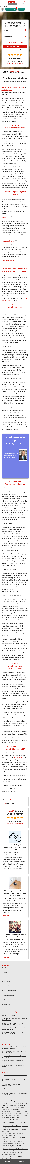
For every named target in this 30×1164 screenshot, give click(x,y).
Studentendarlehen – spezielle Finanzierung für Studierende (14, 1019)
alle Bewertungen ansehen (15, 63)
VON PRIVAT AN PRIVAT (8, 1117)
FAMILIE (12, 1105)
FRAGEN (17, 1105)
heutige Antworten (9, 995)
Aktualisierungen (8, 1000)
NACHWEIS (5, 1111)
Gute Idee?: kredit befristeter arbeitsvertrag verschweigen (14, 1094)
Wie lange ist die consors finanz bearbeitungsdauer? (11, 1084)
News (5, 967)
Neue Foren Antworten (10, 990)
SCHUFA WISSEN (16, 1113)
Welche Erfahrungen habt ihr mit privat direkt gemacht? (13, 1089)
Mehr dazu (6, 872)
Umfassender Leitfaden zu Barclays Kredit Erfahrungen (14, 1056)
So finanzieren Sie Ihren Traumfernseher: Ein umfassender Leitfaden (14, 1014)
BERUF (22, 1103)
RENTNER (4, 1113)
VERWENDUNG (23, 1115)
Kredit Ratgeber (7, 90)
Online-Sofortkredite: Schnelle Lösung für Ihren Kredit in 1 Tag (14, 1028)
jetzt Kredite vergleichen (15, 46)
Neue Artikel (7, 977)
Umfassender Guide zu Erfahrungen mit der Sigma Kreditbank (14, 1052)
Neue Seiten (7, 981)
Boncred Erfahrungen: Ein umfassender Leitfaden (13, 1066)
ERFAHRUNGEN (6, 1105)
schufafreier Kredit (19, 757)
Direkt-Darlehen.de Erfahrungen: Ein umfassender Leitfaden (12, 1061)
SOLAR (8, 1115)
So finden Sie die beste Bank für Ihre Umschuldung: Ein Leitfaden (12, 1033)
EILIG (25, 1103)
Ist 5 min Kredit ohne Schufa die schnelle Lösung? (13, 1080)
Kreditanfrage (10, 803)
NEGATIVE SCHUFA (13, 1111)
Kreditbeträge (7, 986)
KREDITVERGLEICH (11, 1107)
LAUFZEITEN (20, 1107)
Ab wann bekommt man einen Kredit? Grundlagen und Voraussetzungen (13, 1024)
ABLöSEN (4, 1103)
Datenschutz (22, 1161)
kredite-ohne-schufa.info (10, 87)
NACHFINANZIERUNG (18, 1109)
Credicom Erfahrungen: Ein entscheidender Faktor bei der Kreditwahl (14, 1047)
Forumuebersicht (8, 1037)
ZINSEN (16, 1117)
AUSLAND (17, 1103)
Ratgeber (22, 87)
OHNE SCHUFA (22, 1111)
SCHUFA (9, 1113)
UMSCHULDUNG (14, 1115)
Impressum (7, 1161)
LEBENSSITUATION (7, 1109)
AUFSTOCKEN (11, 1103)
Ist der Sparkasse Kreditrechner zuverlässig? (15, 1075)
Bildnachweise (7, 1004)
